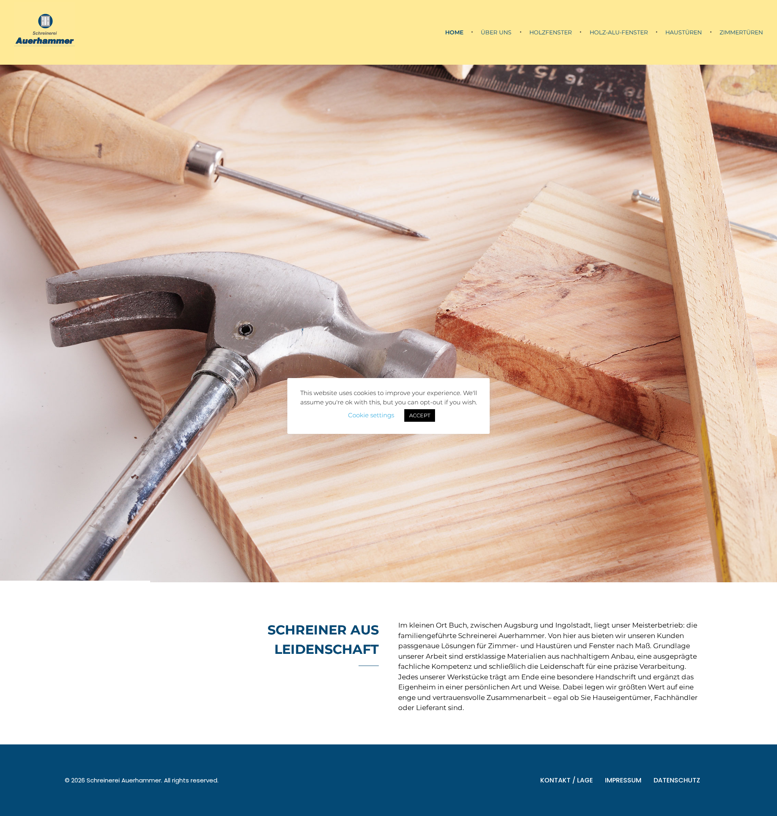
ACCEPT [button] (419, 415)
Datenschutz (677, 715)
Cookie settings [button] (371, 415)
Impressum (623, 715)
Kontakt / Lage (566, 715)
